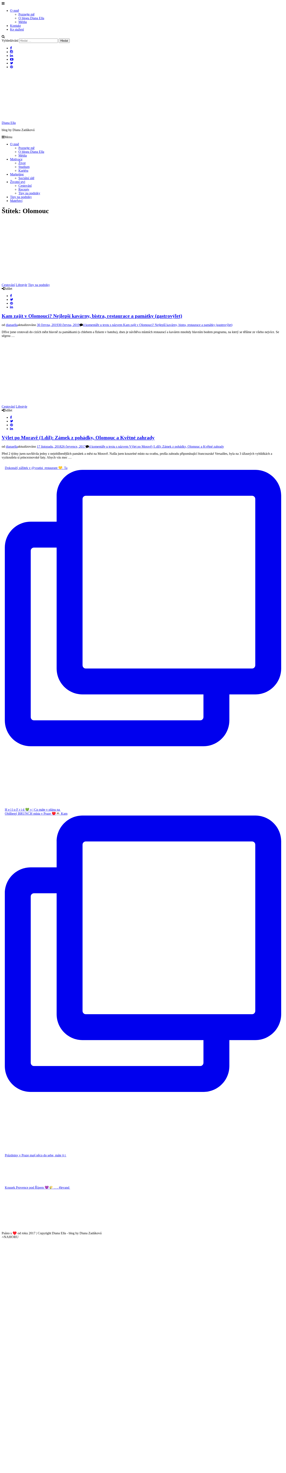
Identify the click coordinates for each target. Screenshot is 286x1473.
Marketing (17, 174)
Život (22, 163)
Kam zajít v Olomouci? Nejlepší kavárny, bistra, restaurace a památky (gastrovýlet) (92, 316)
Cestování (25, 185)
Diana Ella (9, 123)
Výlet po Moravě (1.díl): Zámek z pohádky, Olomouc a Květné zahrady (78, 437)
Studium (24, 167)
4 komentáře (157, 325)
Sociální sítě (26, 178)
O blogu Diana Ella (31, 18)
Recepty (23, 189)
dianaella (12, 325)
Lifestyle (21, 285)
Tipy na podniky (29, 193)
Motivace (16, 159)
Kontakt (15, 25)
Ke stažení (17, 29)
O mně (14, 10)
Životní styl (17, 182)
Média (22, 22)
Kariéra (23, 170)
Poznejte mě (26, 14)
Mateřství (16, 200)
